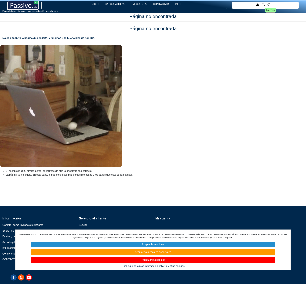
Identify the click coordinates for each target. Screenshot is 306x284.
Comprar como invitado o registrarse (22, 225)
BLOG (178, 4)
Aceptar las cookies (153, 244)
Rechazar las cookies (153, 260)
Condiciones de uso (13, 253)
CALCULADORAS (115, 4)
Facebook (14, 277)
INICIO (94, 4)
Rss (21, 277)
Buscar (83, 225)
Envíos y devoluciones (15, 236)
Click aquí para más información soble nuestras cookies (153, 266)
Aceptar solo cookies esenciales (153, 252)
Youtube (29, 277)
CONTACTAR (161, 4)
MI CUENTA (140, 4)
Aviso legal (8, 242)
